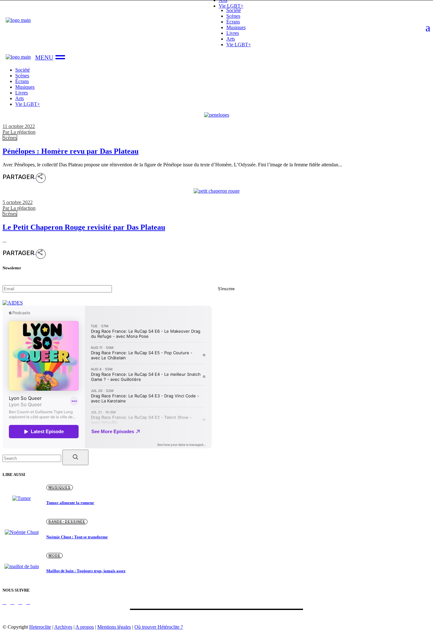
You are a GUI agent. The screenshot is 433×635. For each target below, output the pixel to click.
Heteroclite (40, 627)
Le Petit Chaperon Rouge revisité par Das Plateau (84, 227)
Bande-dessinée (66, 521)
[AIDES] (13, 302)
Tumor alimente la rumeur (70, 502)
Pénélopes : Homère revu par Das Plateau (71, 151)
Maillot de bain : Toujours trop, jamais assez (86, 570)
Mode (54, 555)
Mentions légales (114, 627)
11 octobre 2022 (19, 126)
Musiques (59, 487)
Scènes (10, 137)
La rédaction (19, 132)
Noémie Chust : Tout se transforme (77, 537)
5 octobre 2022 (18, 202)
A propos (84, 627)
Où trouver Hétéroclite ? (158, 627)
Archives (63, 627)
